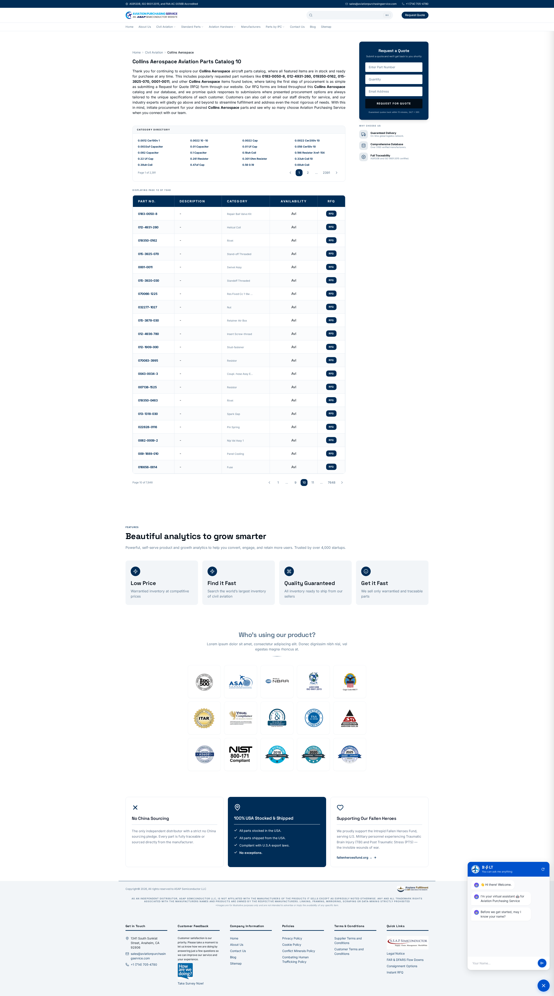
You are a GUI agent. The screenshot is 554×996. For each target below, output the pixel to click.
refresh (543, 869)
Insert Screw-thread (239, 334)
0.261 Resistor (199, 158)
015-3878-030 (148, 320)
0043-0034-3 (148, 373)
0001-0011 (145, 267)
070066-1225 (147, 294)
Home (129, 26)
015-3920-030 (148, 280)
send (542, 963)
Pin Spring (233, 427)
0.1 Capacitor (198, 152)
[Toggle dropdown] (174, 27)
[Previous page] (290, 172)
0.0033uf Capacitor (150, 146)
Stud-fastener (235, 347)
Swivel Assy (234, 267)
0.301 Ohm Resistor (254, 158)
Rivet (230, 240)
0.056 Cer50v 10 (305, 146)
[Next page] (336, 172)
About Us (144, 26)
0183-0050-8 (147, 214)
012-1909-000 (148, 347)
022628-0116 (147, 427)
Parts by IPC (274, 26)
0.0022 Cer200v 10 (307, 140)
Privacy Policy (292, 938)
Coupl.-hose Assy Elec (240, 373)
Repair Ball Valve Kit (239, 214)
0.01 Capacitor (199, 146)
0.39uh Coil (145, 164)
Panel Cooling (235, 453)
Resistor (232, 360)
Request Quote (415, 15)
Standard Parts (191, 26)
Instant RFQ (395, 972)
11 (312, 482)
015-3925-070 (148, 254)
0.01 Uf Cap (249, 146)
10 (304, 482)
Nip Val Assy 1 (235, 440)
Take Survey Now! (191, 983)
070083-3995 (148, 360)
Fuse (230, 467)
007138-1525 (147, 387)
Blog (313, 26)
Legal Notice (396, 953)
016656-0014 (147, 467)
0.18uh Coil (249, 152)
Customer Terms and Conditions (349, 951)
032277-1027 (147, 307)
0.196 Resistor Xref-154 (310, 152)
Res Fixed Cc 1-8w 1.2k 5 (240, 294)
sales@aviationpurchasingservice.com (373, 3)
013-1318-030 (148, 414)
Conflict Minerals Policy (298, 951)
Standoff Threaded (238, 280)
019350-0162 (147, 240)
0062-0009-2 (148, 440)
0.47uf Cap (197, 164)
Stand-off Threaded (239, 254)
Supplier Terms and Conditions (348, 940)
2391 (326, 172)
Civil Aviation (164, 26)
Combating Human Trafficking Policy (295, 959)
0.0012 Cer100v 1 (149, 140)
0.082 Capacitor (148, 152)
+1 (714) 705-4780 (417, 3)
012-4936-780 (148, 334)
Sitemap (326, 26)
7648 (331, 482)
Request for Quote (394, 103)
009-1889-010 (148, 453)
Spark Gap (233, 414)
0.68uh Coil (302, 164)
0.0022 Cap (250, 140)
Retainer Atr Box (237, 320)
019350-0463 (148, 400)
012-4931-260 (148, 227)
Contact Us (297, 26)
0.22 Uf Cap (145, 158)
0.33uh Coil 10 (304, 158)
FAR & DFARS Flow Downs (405, 960)
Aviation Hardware (221, 26)
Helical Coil (234, 227)
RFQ (331, 213)
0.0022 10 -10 (199, 140)
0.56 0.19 (248, 164)
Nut (229, 307)
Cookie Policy (291, 944)
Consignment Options (402, 966)
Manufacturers (251, 26)
